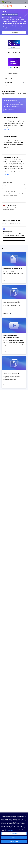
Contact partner (9, 109)
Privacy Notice (9, 830)
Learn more (6, 129)
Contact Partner (14, 32)
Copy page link (9, 85)
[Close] (25, 6)
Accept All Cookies (14, 841)
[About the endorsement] (19, 52)
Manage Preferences (14, 833)
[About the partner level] (19, 73)
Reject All (14, 837)
